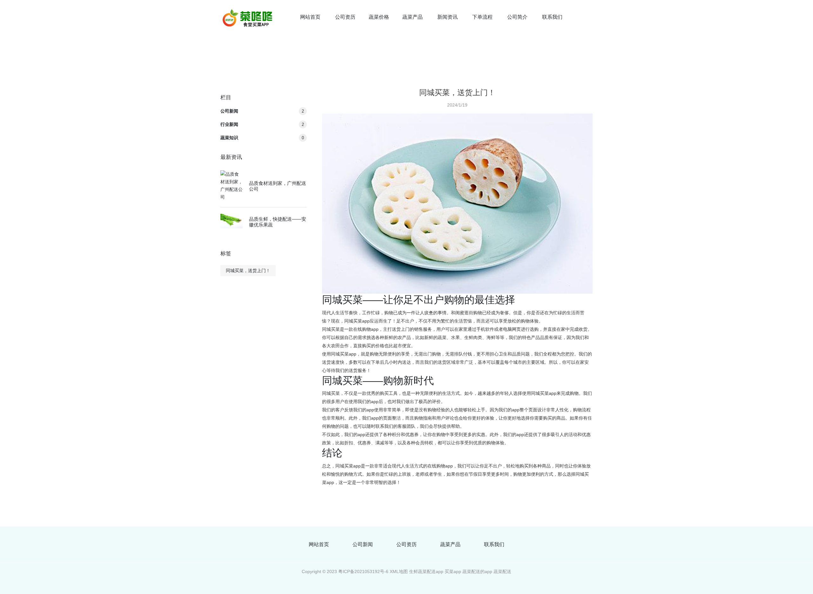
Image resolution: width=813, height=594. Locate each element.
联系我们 (552, 17)
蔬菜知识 (262, 137)
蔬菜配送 (502, 571)
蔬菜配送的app (477, 571)
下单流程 (482, 17)
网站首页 (310, 17)
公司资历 (345, 17)
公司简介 (517, 17)
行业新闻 (262, 124)
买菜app (453, 571)
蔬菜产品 (412, 17)
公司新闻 (262, 111)
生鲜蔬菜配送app (426, 571)
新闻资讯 (447, 17)
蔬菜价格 (379, 17)
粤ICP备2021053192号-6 (363, 571)
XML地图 (399, 571)
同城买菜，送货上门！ (248, 270)
